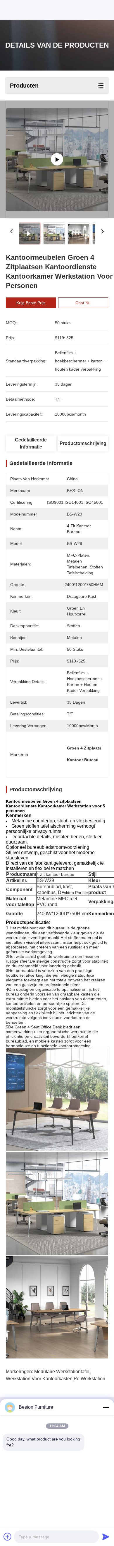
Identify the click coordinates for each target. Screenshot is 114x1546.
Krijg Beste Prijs (30, 302)
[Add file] (8, 1536)
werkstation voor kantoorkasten (39, 1378)
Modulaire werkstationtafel (61, 1371)
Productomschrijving (83, 443)
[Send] (105, 1536)
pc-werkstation (89, 1378)
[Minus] (105, 1407)
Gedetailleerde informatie (31, 443)
